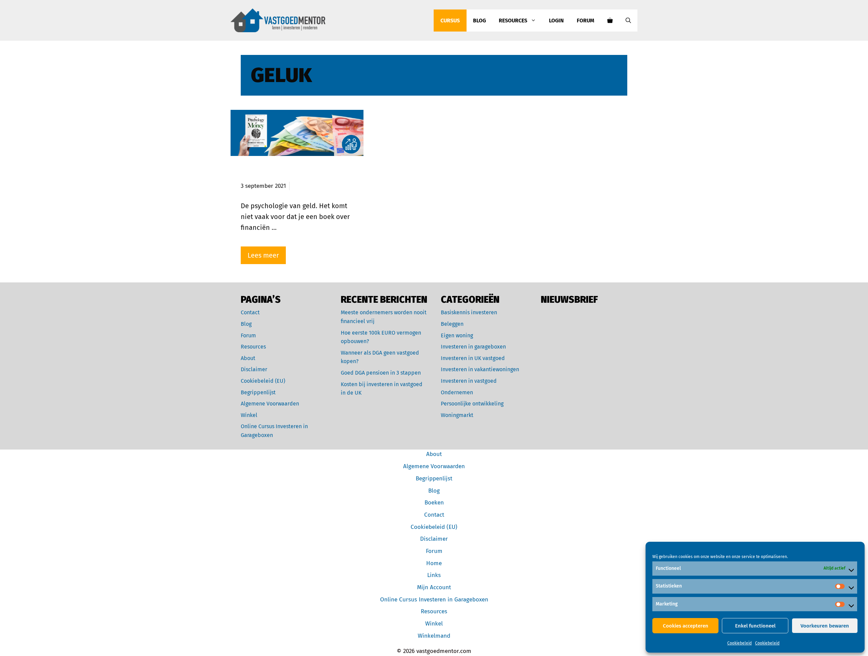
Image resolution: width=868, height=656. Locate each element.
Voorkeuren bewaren (825, 626)
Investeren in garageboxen (473, 346)
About (248, 358)
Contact (250, 312)
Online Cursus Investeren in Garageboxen (434, 599)
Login (556, 20)
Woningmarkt (457, 415)
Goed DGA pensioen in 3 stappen (381, 373)
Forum (585, 20)
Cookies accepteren (685, 626)
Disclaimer (254, 369)
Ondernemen (457, 392)
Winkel (249, 415)
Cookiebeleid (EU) (263, 381)
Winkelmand (434, 635)
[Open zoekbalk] (628, 20)
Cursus (450, 20)
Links (434, 575)
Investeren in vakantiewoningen (480, 369)
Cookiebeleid (739, 643)
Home (434, 563)
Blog (479, 20)
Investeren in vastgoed (469, 381)
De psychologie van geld (285, 174)
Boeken (434, 502)
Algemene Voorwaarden (270, 403)
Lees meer (263, 255)
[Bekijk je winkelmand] (610, 20)
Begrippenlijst (258, 392)
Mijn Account (434, 587)
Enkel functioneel (755, 626)
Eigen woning (457, 335)
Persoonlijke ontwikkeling (472, 403)
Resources (513, 20)
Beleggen (452, 324)
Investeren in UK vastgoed (473, 358)
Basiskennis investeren (469, 312)
